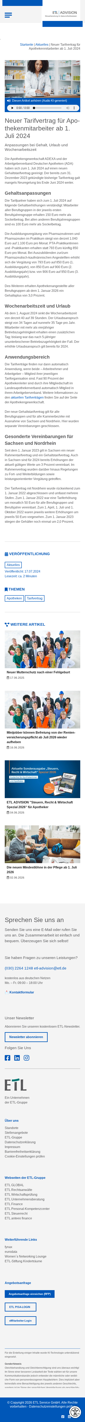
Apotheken (14, 598)
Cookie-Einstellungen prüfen (25, 1156)
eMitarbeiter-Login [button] (20, 1320)
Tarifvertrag (34, 598)
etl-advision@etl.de (50, 968)
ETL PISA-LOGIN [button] (19, 1307)
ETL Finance (14, 1204)
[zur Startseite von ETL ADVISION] (61, 14)
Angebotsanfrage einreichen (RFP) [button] (30, 1294)
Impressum (12, 1147)
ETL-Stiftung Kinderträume (23, 1261)
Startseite (26, 44)
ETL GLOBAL (14, 1185)
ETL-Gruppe (13, 1137)
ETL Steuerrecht (16, 1213)
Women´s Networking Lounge (25, 1256)
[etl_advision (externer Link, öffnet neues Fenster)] (26, 1058)
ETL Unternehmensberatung (24, 1199)
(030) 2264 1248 (19, 968)
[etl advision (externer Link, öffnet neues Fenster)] (17, 1058)
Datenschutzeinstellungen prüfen (52, 1406)
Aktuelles (41, 44)
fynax (8, 1247)
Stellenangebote (16, 1132)
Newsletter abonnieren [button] (26, 1037)
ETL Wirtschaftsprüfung (21, 1194)
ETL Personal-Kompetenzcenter (27, 1208)
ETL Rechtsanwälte (18, 1189)
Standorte (11, 1128)
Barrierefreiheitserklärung (22, 1151)
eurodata (11, 1251)
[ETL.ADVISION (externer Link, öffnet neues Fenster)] (7, 1058)
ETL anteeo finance (18, 1218)
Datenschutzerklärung (20, 1142)
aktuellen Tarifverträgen (27, 397)
